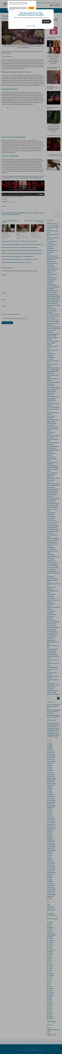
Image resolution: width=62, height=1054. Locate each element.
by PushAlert (12, 9)
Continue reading (31, 25)
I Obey (31, 8)
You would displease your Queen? (18, 8)
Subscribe (46, 21)
